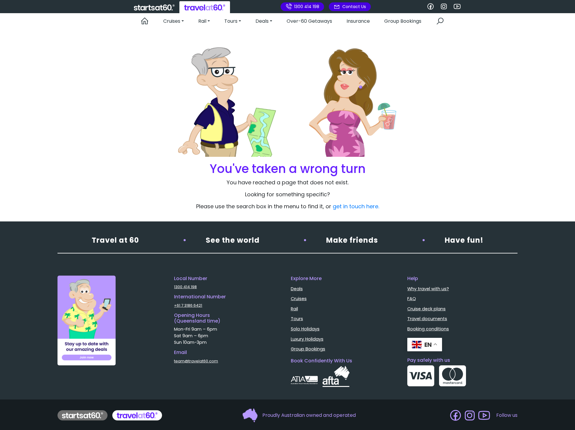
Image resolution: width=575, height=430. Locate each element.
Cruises (299, 299)
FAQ (411, 299)
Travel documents (427, 319)
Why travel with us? (428, 289)
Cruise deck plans (426, 309)
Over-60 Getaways (309, 21)
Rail (294, 309)
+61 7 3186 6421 (188, 305)
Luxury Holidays (307, 339)
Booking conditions (428, 329)
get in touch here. (356, 206)
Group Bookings (402, 21)
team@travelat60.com (196, 361)
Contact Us (354, 7)
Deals (297, 289)
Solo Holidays (305, 329)
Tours (297, 319)
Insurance (358, 21)
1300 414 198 (306, 7)
